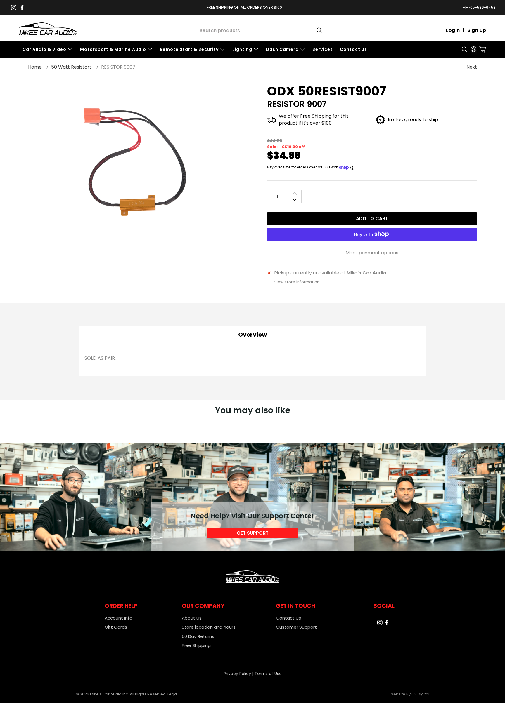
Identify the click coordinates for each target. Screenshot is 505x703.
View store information (296, 282)
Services (322, 49)
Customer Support (296, 627)
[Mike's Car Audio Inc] (48, 30)
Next (471, 67)
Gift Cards (116, 627)
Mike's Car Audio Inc (109, 694)
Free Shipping (196, 645)
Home (35, 67)
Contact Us (288, 618)
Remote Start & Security (189, 49)
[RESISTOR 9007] (139, 161)
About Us (192, 618)
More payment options (371, 252)
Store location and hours (209, 627)
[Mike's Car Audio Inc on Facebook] (22, 7)
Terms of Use (268, 673)
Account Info (118, 618)
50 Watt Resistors (71, 67)
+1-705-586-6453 (479, 7)
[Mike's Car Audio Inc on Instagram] (13, 7)
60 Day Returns (198, 636)
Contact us (353, 49)
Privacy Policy (237, 673)
